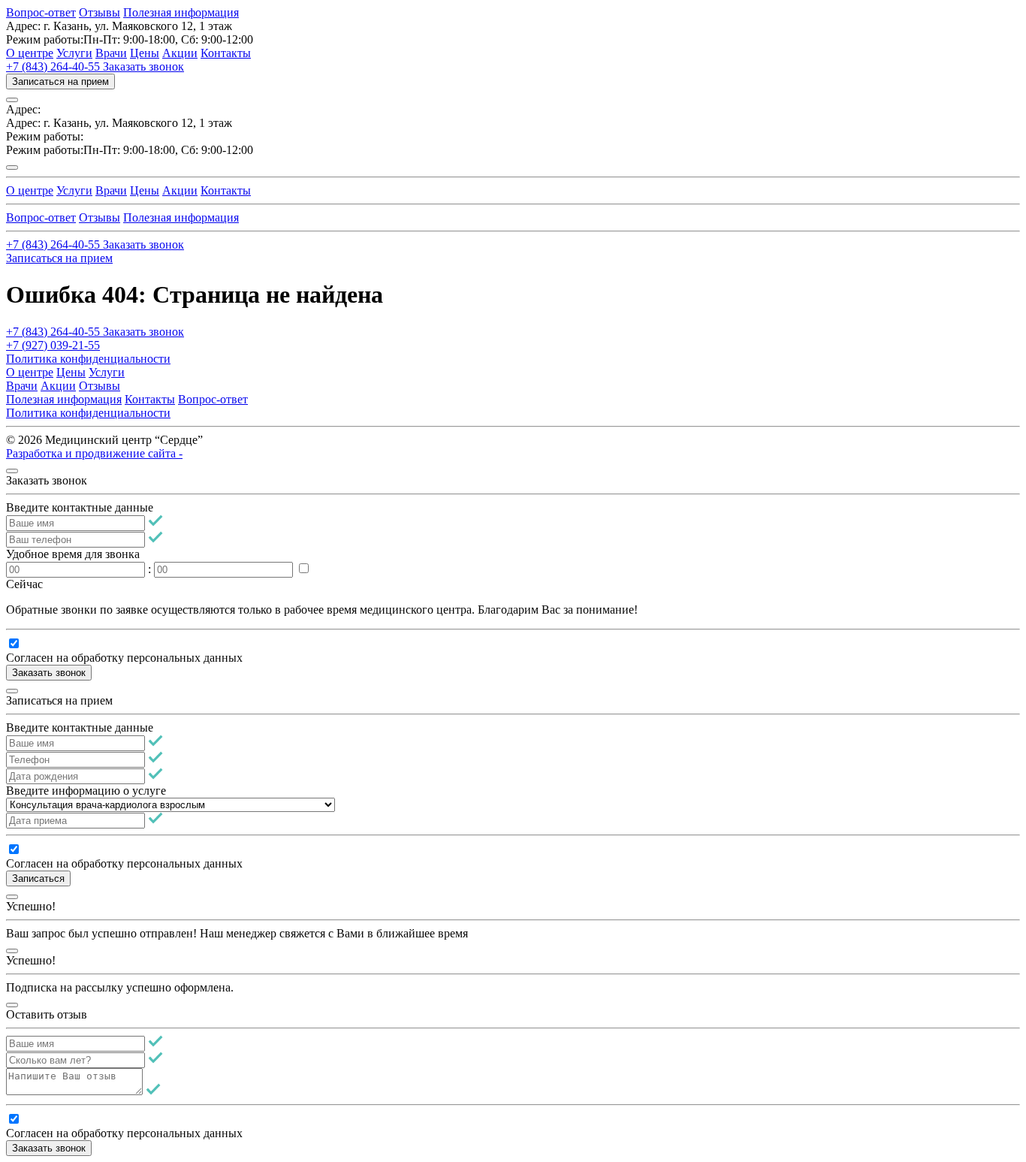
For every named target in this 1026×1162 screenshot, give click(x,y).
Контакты (226, 53)
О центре (29, 53)
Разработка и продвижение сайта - (94, 453)
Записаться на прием (60, 81)
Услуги (74, 53)
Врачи (111, 53)
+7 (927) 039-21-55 (53, 345)
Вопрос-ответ (41, 12)
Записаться (38, 878)
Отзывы (99, 12)
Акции (180, 53)
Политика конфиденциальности (88, 358)
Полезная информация (181, 12)
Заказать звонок (143, 66)
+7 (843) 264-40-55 (54, 66)
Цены (144, 53)
